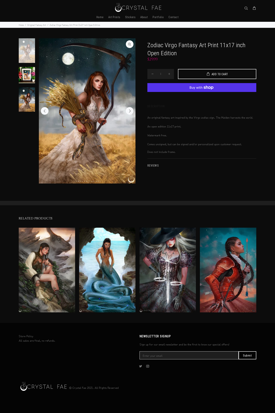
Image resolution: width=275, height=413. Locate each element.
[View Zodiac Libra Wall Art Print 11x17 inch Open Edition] (168, 270)
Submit (247, 355)
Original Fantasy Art (36, 24)
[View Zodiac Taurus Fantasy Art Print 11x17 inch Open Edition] (47, 270)
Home (21, 24)
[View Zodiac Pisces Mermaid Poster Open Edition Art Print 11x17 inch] (107, 270)
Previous (45, 111)
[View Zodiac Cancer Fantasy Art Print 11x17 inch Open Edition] (228, 270)
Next (129, 111)
